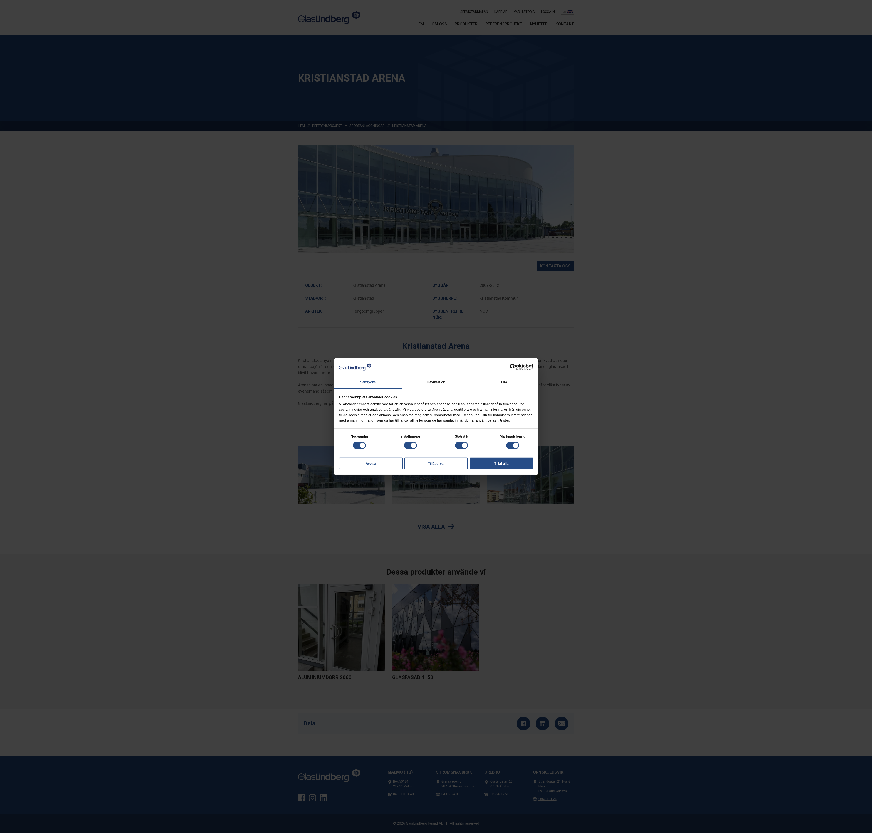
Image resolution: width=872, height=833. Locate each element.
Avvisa (371, 463)
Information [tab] (436, 382)
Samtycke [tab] (368, 382)
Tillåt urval (436, 463)
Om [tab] (504, 382)
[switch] (410, 445)
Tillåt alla (501, 463)
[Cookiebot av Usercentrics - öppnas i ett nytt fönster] (513, 367)
